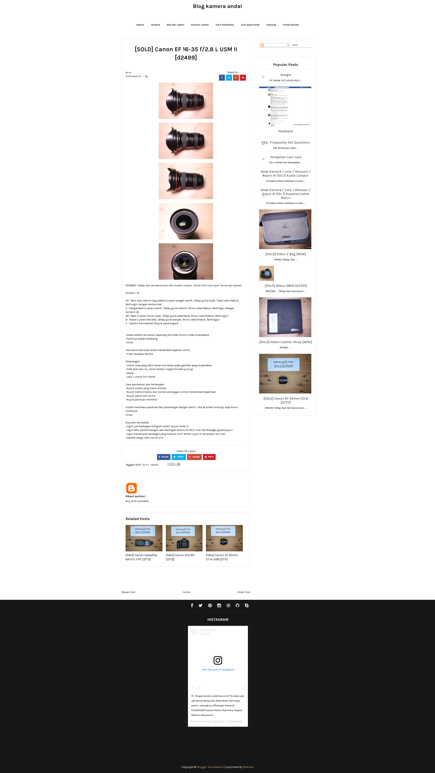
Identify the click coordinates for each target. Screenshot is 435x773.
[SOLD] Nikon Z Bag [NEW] (285, 254)
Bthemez (248, 767)
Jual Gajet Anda (250, 24)
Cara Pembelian (225, 24)
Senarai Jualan (200, 24)
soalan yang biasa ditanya (150, 388)
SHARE (165, 457)
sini (161, 437)
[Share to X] (175, 464)
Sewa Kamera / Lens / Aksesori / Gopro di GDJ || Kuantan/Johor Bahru (286, 194)
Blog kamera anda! (217, 6)
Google (285, 75)
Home (186, 592)
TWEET (180, 457)
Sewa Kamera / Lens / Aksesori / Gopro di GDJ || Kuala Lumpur (286, 173)
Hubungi (271, 24)
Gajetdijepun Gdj (220, 721)
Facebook (131, 411)
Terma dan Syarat (230, 285)
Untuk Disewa (291, 24)
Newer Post (128, 592)
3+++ (129, 72)
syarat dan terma (145, 395)
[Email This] (169, 464)
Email (129, 414)
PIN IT (211, 457)
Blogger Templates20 (210, 767)
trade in (184, 426)
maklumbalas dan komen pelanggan (157, 391)
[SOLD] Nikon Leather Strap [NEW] (285, 342)
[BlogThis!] (172, 464)
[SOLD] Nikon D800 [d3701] (286, 286)
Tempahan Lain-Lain (285, 157)
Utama (140, 24)
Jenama (155, 24)
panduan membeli (146, 399)
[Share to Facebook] (178, 464)
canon (154, 464)
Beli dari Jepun (175, 24)
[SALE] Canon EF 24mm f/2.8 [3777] (286, 400)
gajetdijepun (225, 430)
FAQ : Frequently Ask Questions (286, 142)
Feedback (285, 131)
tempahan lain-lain (214, 433)
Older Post (244, 592)
